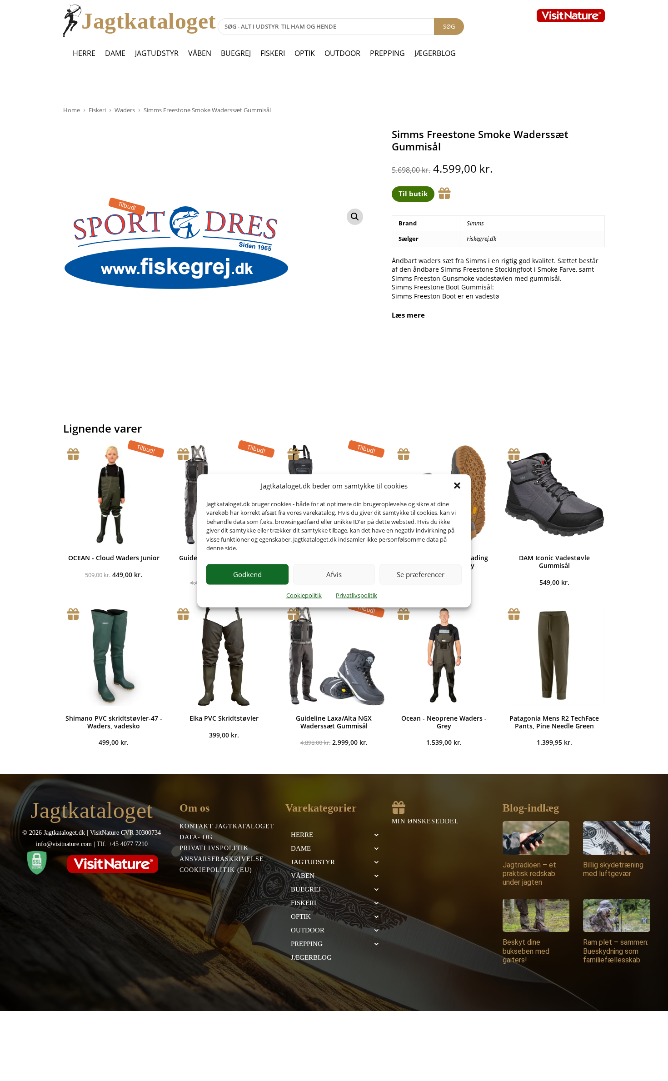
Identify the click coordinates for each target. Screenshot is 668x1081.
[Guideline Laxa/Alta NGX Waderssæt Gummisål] (334, 654)
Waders (125, 110)
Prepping (387, 53)
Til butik (413, 193)
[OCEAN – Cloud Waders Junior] (113, 494)
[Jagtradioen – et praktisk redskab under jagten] (536, 838)
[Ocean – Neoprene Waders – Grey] (444, 654)
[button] (457, 485)
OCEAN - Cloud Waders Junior (114, 557)
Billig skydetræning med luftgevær (613, 869)
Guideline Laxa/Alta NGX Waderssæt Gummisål (334, 722)
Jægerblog (435, 53)
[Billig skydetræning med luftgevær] (616, 838)
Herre (84, 53)
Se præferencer (420, 574)
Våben (199, 53)
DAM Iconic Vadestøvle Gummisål (554, 561)
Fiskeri (272, 53)
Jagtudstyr (157, 53)
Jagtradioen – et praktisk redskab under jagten (529, 874)
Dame (115, 53)
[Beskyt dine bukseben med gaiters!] (536, 915)
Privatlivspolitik (356, 595)
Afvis (334, 574)
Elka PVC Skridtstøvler (224, 718)
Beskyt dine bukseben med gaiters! (526, 951)
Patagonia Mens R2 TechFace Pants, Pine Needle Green (554, 722)
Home (71, 110)
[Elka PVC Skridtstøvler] (223, 654)
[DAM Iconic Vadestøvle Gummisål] (554, 494)
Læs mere (408, 315)
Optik (304, 53)
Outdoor (342, 53)
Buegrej (236, 53)
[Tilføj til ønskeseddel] (444, 193)
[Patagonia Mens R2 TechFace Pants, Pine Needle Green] (554, 654)
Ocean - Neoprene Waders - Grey (444, 722)
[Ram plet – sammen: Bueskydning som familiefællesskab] (616, 915)
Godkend (247, 574)
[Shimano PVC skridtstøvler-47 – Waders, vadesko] (113, 654)
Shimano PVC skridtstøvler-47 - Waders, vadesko (113, 722)
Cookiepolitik (304, 595)
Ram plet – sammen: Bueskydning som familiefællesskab (615, 951)
